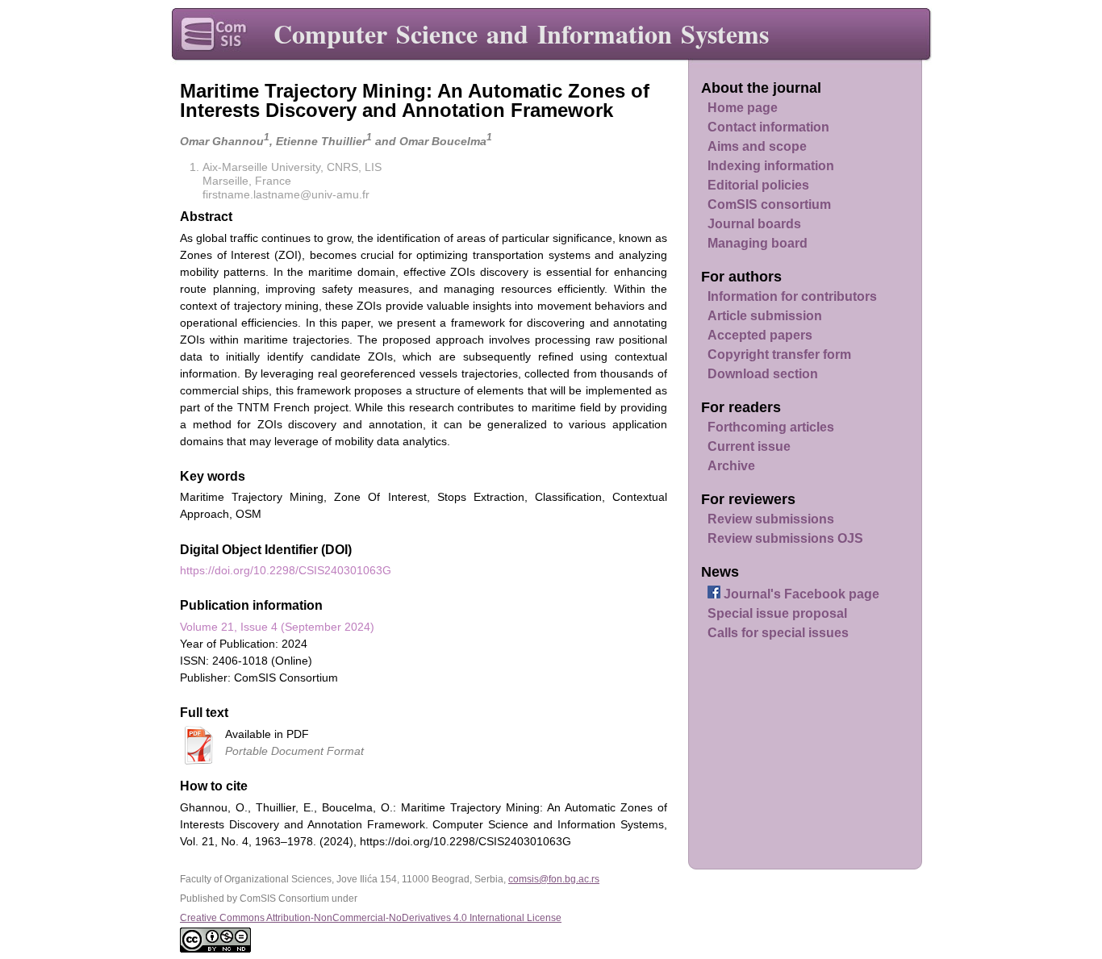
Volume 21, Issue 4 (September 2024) (277, 626)
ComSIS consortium (769, 204)
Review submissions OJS (785, 538)
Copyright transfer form (779, 354)
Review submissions (771, 519)
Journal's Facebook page (799, 594)
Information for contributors (792, 296)
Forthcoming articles (771, 427)
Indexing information (771, 166)
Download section (763, 374)
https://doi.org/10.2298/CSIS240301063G (285, 570)
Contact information (768, 127)
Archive (731, 466)
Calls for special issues (778, 633)
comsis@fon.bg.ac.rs (553, 879)
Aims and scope (757, 146)
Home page (743, 108)
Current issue (749, 446)
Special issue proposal (777, 613)
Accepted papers (760, 335)
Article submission (765, 316)
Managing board (758, 243)
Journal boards (754, 224)
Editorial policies (758, 185)
